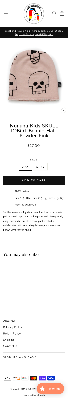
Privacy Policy (12, 327)
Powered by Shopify (34, 394)
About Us (9, 321)
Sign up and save (20, 357)
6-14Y (40, 167)
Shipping (9, 339)
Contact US (10, 346)
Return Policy (12, 333)
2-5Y (25, 167)
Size (34, 159)
